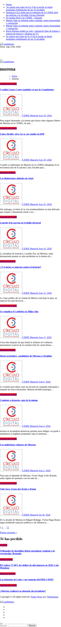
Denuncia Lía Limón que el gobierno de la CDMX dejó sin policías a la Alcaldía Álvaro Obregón (32, 13)
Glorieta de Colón (8, 84)
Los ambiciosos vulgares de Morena (18, 444)
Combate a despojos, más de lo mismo (19, 400)
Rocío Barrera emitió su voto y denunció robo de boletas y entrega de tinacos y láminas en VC (33, 32)
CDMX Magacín (30, 115)
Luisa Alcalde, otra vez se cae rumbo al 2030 (22, 134)
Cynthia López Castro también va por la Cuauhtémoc (27, 89)
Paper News (36, 597)
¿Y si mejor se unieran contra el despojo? (20, 267)
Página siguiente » (8, 532)
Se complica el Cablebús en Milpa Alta (19, 311)
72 (8, 527)
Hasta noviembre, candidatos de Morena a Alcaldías (26, 356)
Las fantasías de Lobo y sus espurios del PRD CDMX (27, 579)
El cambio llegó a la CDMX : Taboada (24, 18)
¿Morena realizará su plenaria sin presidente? (23, 591)
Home (9, 4)
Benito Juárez (6, 559)
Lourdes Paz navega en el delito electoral (20, 223)
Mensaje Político (8, 172)
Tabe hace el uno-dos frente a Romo (18, 489)
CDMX (3, 545)
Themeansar (52, 597)
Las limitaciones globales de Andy (17, 178)
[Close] (1, 623)
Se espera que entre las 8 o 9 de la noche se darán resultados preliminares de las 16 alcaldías (29, 8)
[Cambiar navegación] (1, 59)
